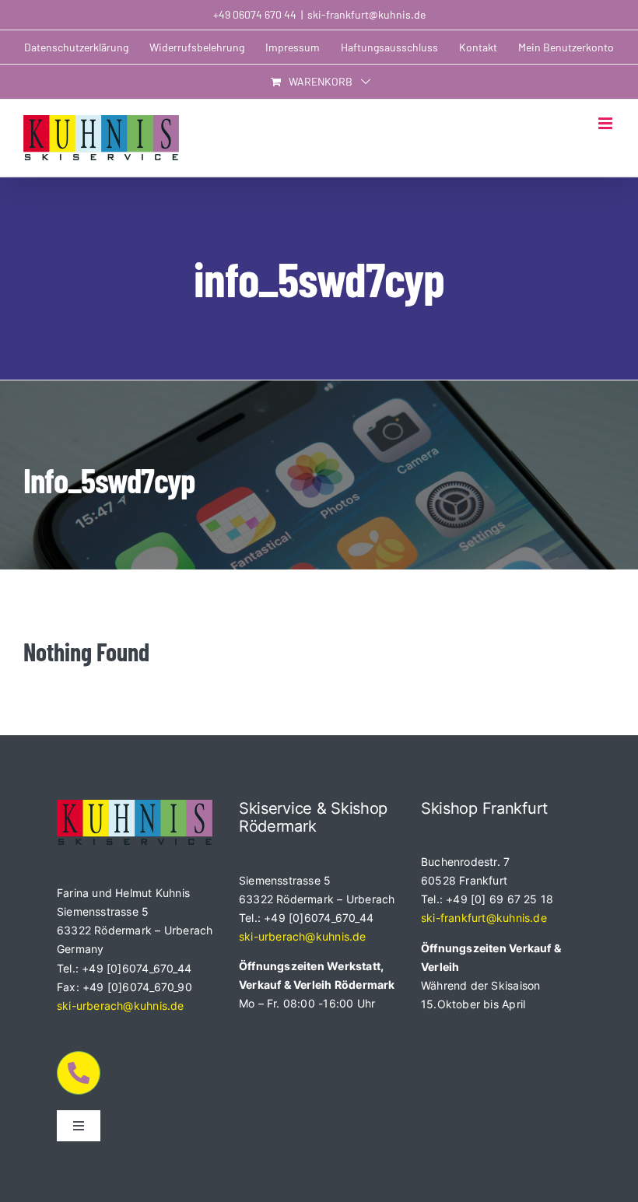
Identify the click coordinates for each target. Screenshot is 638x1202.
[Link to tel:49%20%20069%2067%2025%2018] (78, 1073)
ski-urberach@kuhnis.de (120, 1005)
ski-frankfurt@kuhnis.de (366, 14)
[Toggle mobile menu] (606, 123)
